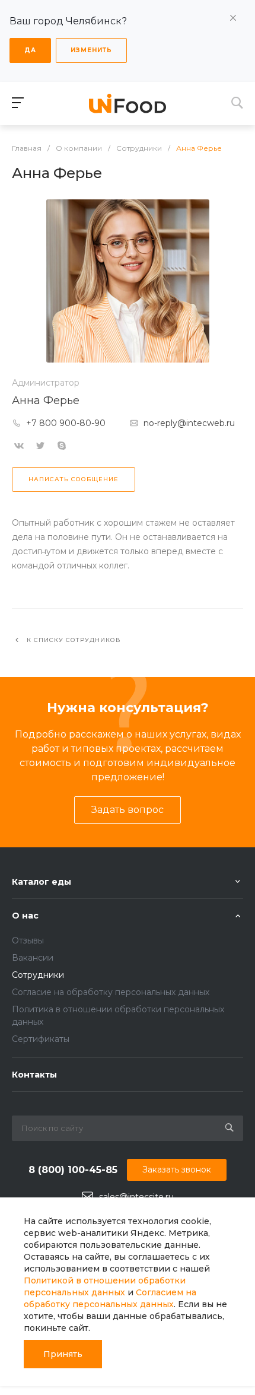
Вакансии (32, 957)
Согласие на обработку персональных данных (110, 992)
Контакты (34, 1074)
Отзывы (28, 940)
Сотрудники (38, 975)
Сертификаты (40, 1039)
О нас (25, 915)
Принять (62, 1354)
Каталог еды (41, 881)
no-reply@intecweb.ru (189, 423)
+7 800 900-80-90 (66, 423)
